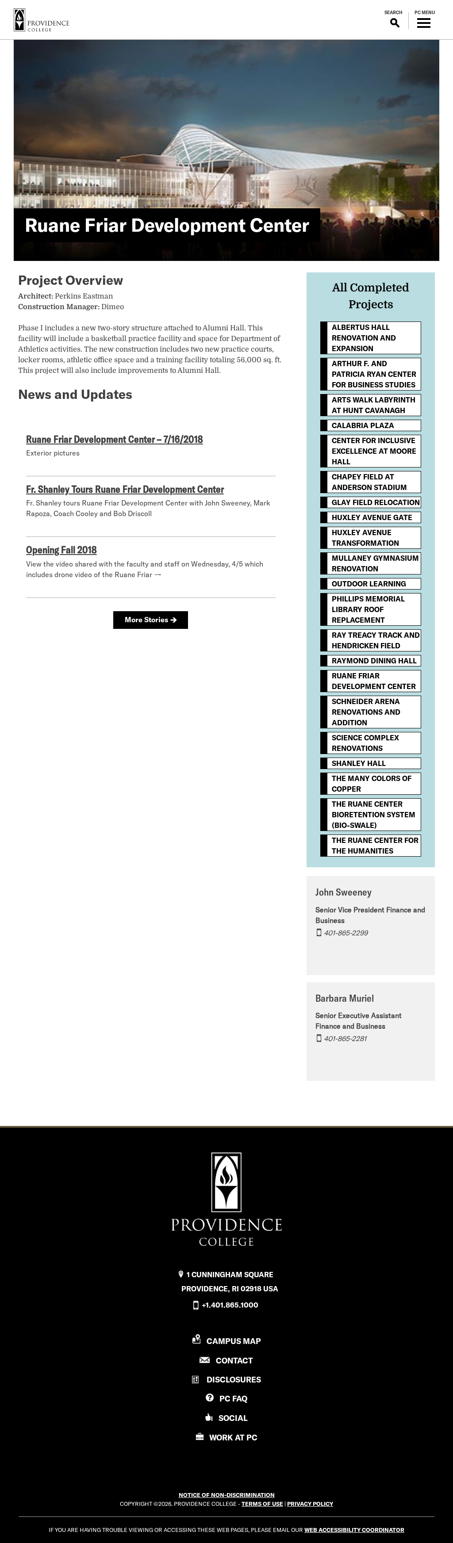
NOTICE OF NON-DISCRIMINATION (227, 1494)
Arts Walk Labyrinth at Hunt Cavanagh (373, 405)
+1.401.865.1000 (230, 1305)
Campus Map (234, 1341)
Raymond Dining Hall (374, 660)
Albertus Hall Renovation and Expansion (364, 338)
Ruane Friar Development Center (374, 681)
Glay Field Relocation (376, 502)
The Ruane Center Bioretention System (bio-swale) (373, 815)
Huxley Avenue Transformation (365, 538)
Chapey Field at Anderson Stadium (369, 482)
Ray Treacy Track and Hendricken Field (376, 640)
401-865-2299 (346, 932)
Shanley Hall (359, 763)
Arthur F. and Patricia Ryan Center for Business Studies (374, 374)
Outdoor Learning (369, 583)
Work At (233, 1437)
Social (233, 1418)
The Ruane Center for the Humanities (375, 845)
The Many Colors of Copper (371, 783)
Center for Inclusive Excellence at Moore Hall (374, 451)
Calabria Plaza (363, 425)
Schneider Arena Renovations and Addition (366, 712)
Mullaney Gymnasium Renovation (375, 563)
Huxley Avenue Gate (372, 517)
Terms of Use (262, 1503)
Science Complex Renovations (365, 743)
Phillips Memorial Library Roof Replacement (368, 609)
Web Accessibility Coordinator (354, 1529)
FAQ (233, 1399)
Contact (234, 1360)
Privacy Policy (310, 1503)
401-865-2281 (345, 1038)
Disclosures (234, 1380)
